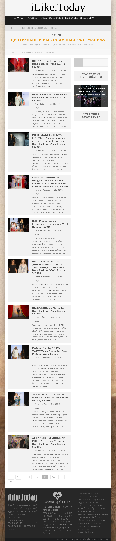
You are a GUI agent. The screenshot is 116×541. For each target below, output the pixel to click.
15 (61, 477)
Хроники (33, 18)
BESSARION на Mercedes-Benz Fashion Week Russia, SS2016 (49, 310)
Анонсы (19, 18)
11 (28, 477)
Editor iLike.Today (92, 99)
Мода (44, 18)
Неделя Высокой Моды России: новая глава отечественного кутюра (91, 91)
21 (11, 481)
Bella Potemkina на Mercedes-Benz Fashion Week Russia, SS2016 (50, 224)
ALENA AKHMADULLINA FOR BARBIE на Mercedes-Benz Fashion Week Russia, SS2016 (49, 442)
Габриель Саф (41, 404)
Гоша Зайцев (41, 104)
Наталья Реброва (42, 190)
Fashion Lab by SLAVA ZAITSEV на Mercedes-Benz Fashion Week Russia (49, 351)
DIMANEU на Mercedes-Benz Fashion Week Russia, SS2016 (49, 64)
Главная (11, 52)
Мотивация (56, 18)
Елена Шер (39, 70)
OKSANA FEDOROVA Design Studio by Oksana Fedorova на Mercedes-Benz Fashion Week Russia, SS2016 (50, 182)
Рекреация (71, 18)
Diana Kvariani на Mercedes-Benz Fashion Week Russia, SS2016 (50, 97)
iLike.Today (87, 18)
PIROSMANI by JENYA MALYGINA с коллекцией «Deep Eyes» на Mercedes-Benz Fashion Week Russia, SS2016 (49, 141)
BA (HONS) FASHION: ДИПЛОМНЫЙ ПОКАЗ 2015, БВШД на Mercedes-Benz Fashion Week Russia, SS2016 (49, 267)
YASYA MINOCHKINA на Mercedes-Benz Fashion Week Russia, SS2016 (50, 397)
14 (53, 477)
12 (37, 477)
